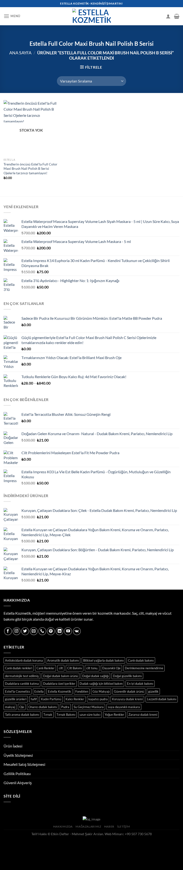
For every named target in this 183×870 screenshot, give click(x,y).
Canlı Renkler (45, 668)
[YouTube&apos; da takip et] (68, 631)
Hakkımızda (63, 826)
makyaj (10, 707)
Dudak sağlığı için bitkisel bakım (101, 683)
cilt (61, 668)
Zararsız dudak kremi (142, 714)
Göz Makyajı (101, 691)
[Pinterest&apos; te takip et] (51, 631)
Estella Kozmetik (59, 691)
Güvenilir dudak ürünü (129, 691)
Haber (109, 826)
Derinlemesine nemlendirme (144, 668)
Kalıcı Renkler (75, 699)
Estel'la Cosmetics (17, 691)
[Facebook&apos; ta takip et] (8, 631)
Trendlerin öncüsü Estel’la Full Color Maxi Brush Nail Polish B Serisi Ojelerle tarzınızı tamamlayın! (30, 168)
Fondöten (81, 691)
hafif (34, 699)
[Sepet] (176, 16)
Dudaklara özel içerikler (59, 683)
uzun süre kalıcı (90, 714)
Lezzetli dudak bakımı (161, 699)
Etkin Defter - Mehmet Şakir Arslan (77, 834)
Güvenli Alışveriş (18, 782)
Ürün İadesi (13, 746)
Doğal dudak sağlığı (95, 676)
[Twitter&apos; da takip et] (25, 631)
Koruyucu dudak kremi (127, 699)
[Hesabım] (168, 16)
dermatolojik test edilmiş (22, 676)
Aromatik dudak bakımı (63, 660)
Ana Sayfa (20, 52)
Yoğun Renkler (114, 714)
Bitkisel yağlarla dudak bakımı (103, 660)
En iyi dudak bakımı (140, 683)
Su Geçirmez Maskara (89, 707)
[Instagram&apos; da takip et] (16, 631)
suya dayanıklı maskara (124, 707)
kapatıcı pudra (98, 699)
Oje (21, 707)
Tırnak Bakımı (65, 714)
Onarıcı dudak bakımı (42, 707)
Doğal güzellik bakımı (127, 676)
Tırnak (47, 714)
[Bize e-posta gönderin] (34, 631)
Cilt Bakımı (74, 668)
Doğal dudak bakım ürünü (60, 676)
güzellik (153, 691)
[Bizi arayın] (42, 631)
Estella (39, 691)
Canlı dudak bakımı (141, 660)
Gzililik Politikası (17, 773)
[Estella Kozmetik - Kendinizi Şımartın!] (91, 16)
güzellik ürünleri (15, 699)
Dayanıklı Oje (111, 668)
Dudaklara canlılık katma (22, 683)
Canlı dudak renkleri (18, 668)
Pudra (65, 707)
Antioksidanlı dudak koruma (24, 660)
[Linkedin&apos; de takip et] (59, 631)
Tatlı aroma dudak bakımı (22, 714)
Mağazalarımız (88, 826)
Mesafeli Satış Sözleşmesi (24, 764)
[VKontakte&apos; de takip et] (77, 631)
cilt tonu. (92, 668)
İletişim (123, 826)
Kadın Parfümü (51, 699)
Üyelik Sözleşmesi (18, 755)
